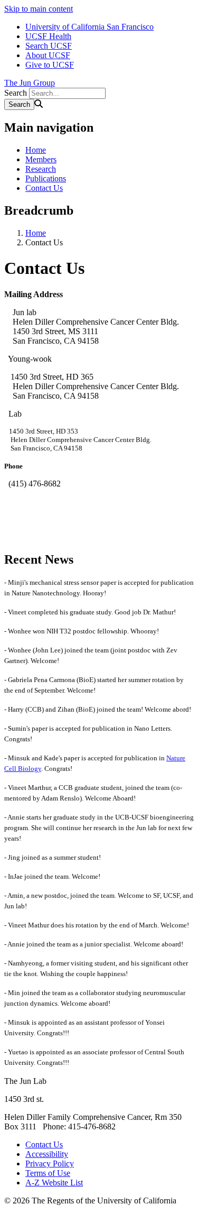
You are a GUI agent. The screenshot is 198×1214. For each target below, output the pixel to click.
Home (35, 149)
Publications (45, 178)
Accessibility (46, 1153)
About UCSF (47, 55)
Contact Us (44, 187)
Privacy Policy (49, 1163)
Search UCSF (48, 45)
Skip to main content (38, 8)
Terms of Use (47, 1173)
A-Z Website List (54, 1182)
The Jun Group (29, 82)
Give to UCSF (49, 64)
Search (15, 92)
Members (40, 159)
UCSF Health (48, 36)
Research (40, 168)
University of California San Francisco (89, 26)
